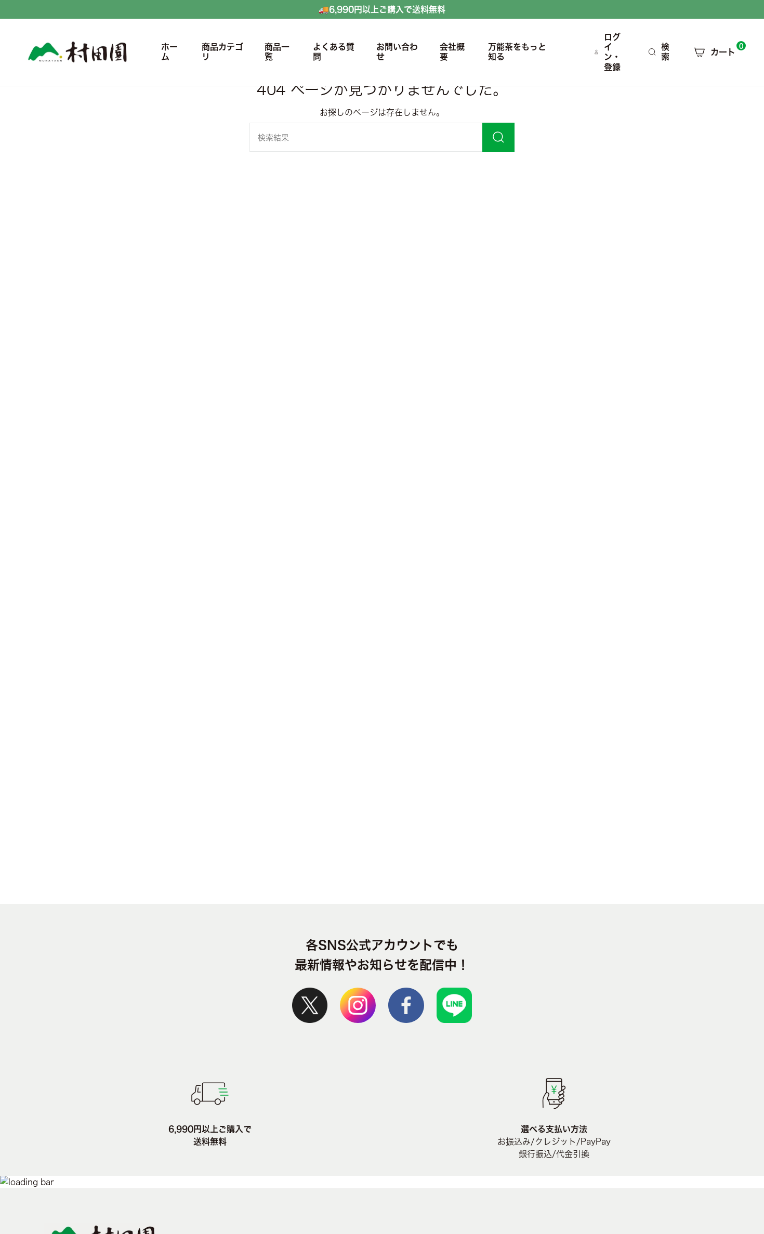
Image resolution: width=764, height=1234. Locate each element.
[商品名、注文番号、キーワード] (498, 137)
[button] (223, 52)
